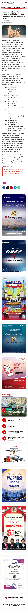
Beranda (5, 604)
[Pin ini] (11, 187)
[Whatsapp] (18, 187)
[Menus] (26, 2)
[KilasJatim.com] (8, 2)
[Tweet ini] (7, 187)
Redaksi (23, 604)
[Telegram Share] (15, 187)
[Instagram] (4, 183)
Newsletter (17, 604)
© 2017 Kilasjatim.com (14, 605)
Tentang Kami (11, 604)
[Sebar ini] (3, 187)
